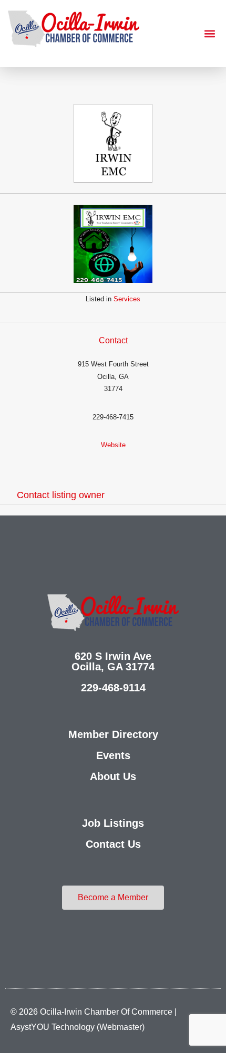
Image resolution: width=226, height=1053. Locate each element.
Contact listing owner (61, 495)
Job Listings (113, 823)
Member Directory (113, 734)
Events (113, 755)
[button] (209, 34)
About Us (113, 776)
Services (127, 299)
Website (113, 445)
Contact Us (113, 844)
